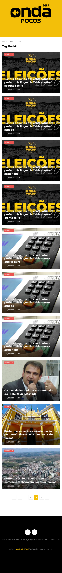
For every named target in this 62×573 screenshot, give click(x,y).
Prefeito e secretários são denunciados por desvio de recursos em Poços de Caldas (30, 435)
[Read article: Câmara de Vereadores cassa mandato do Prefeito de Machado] (31, 380)
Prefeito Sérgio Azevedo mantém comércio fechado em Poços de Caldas (30, 480)
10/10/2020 (9, 310)
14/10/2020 (9, 266)
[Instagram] (34, 532)
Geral (7, 407)
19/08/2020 (9, 398)
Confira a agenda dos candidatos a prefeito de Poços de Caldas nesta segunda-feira (27, 82)
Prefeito (19, 41)
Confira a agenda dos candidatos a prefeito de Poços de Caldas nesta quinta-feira (27, 214)
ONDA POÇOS (22, 549)
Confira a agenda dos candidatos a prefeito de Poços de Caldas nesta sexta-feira (27, 170)
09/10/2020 (9, 354)
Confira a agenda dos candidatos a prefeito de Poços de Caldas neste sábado (27, 126)
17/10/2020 (9, 134)
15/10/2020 (9, 222)
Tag (11, 41)
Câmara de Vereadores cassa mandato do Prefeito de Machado (29, 392)
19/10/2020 (9, 90)
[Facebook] (28, 532)
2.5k (18, 90)
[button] (31, 30)
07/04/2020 (9, 486)
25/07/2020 (9, 442)
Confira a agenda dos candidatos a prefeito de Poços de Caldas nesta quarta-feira (27, 258)
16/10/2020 (9, 178)
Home (4, 41)
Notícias (8, 55)
